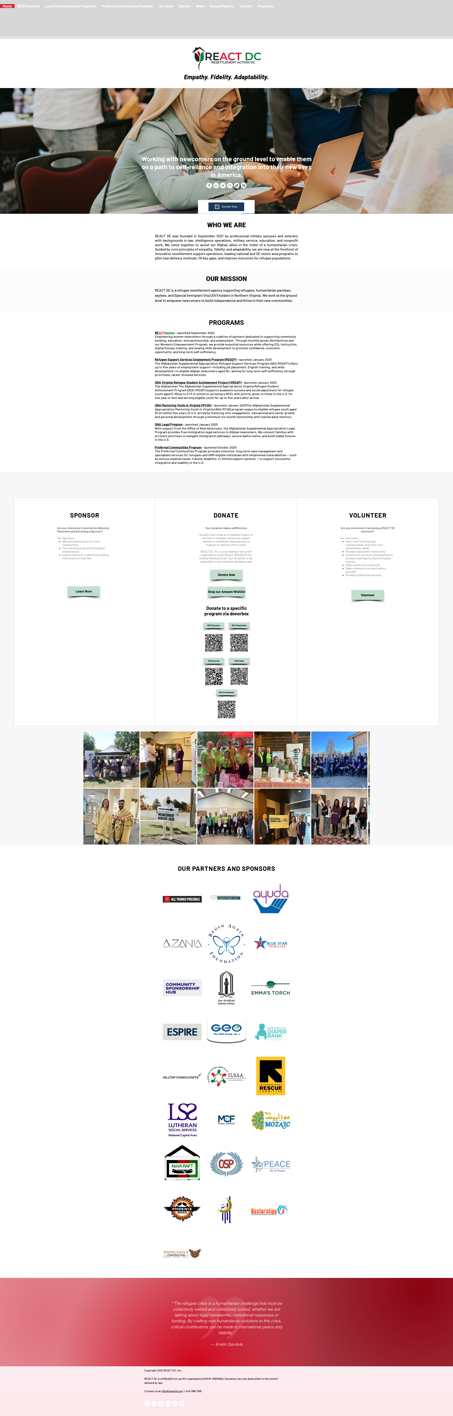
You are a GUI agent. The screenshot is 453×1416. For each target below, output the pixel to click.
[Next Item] (364, 788)
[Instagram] (230, 185)
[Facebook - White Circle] (209, 185)
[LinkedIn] (154, 1403)
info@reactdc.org (172, 1391)
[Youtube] (243, 185)
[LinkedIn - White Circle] (216, 185)
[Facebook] (147, 1403)
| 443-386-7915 (192, 1391)
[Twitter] (223, 185)
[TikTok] (237, 185)
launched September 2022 (196, 333)
